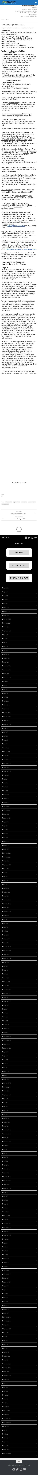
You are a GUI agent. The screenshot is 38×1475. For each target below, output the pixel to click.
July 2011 (5, 1290)
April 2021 (5, 837)
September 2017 (7, 1001)
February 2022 (6, 798)
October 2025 (6, 627)
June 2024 (5, 689)
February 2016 (6, 1075)
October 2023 (6, 720)
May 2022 (5, 787)
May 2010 (5, 1344)
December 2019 (7, 900)
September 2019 (7, 911)
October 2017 (6, 997)
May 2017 (5, 1017)
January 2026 (6, 615)
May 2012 (5, 1251)
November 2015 (7, 1087)
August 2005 (6, 1426)
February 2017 (6, 1028)
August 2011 (6, 1286)
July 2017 (5, 1009)
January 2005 (6, 1442)
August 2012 (6, 1239)
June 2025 (5, 642)
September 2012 (7, 1235)
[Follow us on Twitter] (29, 537)
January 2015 (6, 1126)
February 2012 (6, 1262)
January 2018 (6, 985)
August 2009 (6, 1379)
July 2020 (5, 872)
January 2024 (6, 709)
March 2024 (6, 701)
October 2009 (6, 1371)
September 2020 (7, 865)
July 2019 (5, 919)
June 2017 (5, 1013)
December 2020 (7, 853)
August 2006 (6, 1395)
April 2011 (5, 1301)
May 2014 (5, 1157)
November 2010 (7, 1321)
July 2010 (5, 1336)
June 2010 (5, 1340)
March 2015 (6, 1118)
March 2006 (6, 1407)
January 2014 (6, 1173)
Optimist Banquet (31, 502)
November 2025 (7, 623)
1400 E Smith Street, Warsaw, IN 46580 (28, 13)
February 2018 (6, 982)
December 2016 (7, 1036)
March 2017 (6, 1024)
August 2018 (6, 962)
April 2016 (5, 1067)
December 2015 (7, 1083)
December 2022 (7, 759)
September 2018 (7, 958)
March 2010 (6, 1352)
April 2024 (5, 697)
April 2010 (5, 1348)
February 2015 (6, 1122)
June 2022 (5, 783)
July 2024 (5, 685)
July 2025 (5, 638)
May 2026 (5, 599)
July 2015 (5, 1102)
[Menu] (35, 2)
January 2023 (6, 755)
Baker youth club (8, 502)
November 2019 (7, 904)
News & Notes (5, 19)
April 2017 (5, 1021)
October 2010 (6, 1325)
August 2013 (6, 1192)
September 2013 (7, 1188)
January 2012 (6, 1266)
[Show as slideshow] (19, 482)
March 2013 (6, 1212)
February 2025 (6, 658)
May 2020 (5, 880)
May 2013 (5, 1204)
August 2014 (6, 1145)
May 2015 (5, 1110)
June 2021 (5, 829)
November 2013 (7, 1180)
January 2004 (6, 1446)
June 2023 (5, 736)
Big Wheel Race (16, 502)
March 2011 (6, 1305)
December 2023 (7, 713)
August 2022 (6, 775)
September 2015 (7, 1095)
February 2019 (6, 939)
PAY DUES (19, 553)
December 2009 (7, 1364)
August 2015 (6, 1099)
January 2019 (6, 943)
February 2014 (6, 1169)
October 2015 (6, 1091)
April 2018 (5, 974)
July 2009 (5, 1383)
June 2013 (5, 1200)
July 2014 (5, 1149)
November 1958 (7, 1453)
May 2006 (5, 1399)
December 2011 (7, 1270)
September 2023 (7, 724)
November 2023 (7, 716)
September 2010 (7, 1329)
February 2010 (6, 1356)
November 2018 (7, 950)
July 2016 (5, 1056)
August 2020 (6, 868)
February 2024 (6, 705)
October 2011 (6, 1278)
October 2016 (6, 1044)
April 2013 (5, 1208)
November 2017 (7, 993)
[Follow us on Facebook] (26, 537)
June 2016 (5, 1060)
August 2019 (6, 915)
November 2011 (7, 1274)
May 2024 (5, 693)
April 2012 (5, 1254)
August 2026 (6, 588)
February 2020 (6, 892)
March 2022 (6, 794)
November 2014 (7, 1134)
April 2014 (5, 1161)
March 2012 (6, 1258)
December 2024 (7, 666)
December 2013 (7, 1177)
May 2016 (5, 1063)
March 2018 (6, 978)
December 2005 (7, 1418)
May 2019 (5, 927)
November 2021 (7, 810)
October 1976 (6, 1449)
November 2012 (7, 1227)
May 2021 (5, 833)
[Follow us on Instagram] (32, 537)
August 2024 (6, 681)
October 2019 (6, 907)
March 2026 (6, 607)
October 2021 (6, 814)
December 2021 (7, 806)
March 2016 (6, 1071)
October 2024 (6, 674)
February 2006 (6, 1410)
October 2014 (6, 1138)
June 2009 (5, 1387)
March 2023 (6, 748)
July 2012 (5, 1243)
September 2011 (7, 1282)
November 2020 (7, 857)
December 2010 (7, 1317)
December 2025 (7, 619)
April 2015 (5, 1114)
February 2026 (6, 611)
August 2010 (6, 1332)
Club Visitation (24, 502)
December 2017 (7, 989)
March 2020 (6, 888)
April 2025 (5, 650)
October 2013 (6, 1184)
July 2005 (5, 1430)
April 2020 (5, 884)
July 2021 (5, 826)
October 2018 (6, 954)
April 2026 (5, 603)
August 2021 (6, 822)
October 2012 (6, 1231)
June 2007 (5, 1391)
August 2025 (6, 635)
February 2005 (6, 1438)
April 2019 (5, 931)
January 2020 (6, 896)
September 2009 (7, 1375)
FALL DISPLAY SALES (19, 565)
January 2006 (6, 1414)
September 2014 (7, 1141)
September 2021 (7, 818)
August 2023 (6, 728)
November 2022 (7, 763)
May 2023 (5, 740)
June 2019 (5, 923)
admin (4, 27)
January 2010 (6, 1360)
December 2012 (7, 1223)
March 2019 (6, 935)
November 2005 (7, 1422)
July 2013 (5, 1196)
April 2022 (5, 791)
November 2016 (7, 1040)
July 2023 (5, 732)
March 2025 (6, 654)
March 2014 (6, 1165)
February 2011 (6, 1309)
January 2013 (6, 1219)
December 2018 (7, 946)
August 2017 (6, 1005)
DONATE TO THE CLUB (19, 578)
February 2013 (6, 1215)
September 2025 (7, 631)
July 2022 (5, 779)
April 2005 (5, 1434)
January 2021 (6, 849)
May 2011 (5, 1297)
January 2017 (6, 1032)
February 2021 (6, 845)
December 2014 (7, 1130)
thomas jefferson (5, 504)
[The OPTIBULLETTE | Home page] (11, 2)
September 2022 (7, 771)
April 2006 (5, 1403)
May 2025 (5, 646)
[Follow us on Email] (35, 537)
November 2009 (7, 1368)
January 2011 (6, 1313)
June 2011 (5, 1293)
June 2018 (5, 966)
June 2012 (5, 1247)
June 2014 (5, 1153)
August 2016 (6, 1052)
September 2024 (7, 677)
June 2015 (5, 1106)
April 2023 (5, 744)
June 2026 (5, 596)
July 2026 (5, 592)
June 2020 (5, 876)
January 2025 (6, 662)
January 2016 (6, 1079)
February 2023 (6, 752)
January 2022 (6, 802)
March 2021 (6, 841)
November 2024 (7, 670)
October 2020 (6, 861)
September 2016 (7, 1048)
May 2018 (5, 970)
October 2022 (6, 767)
